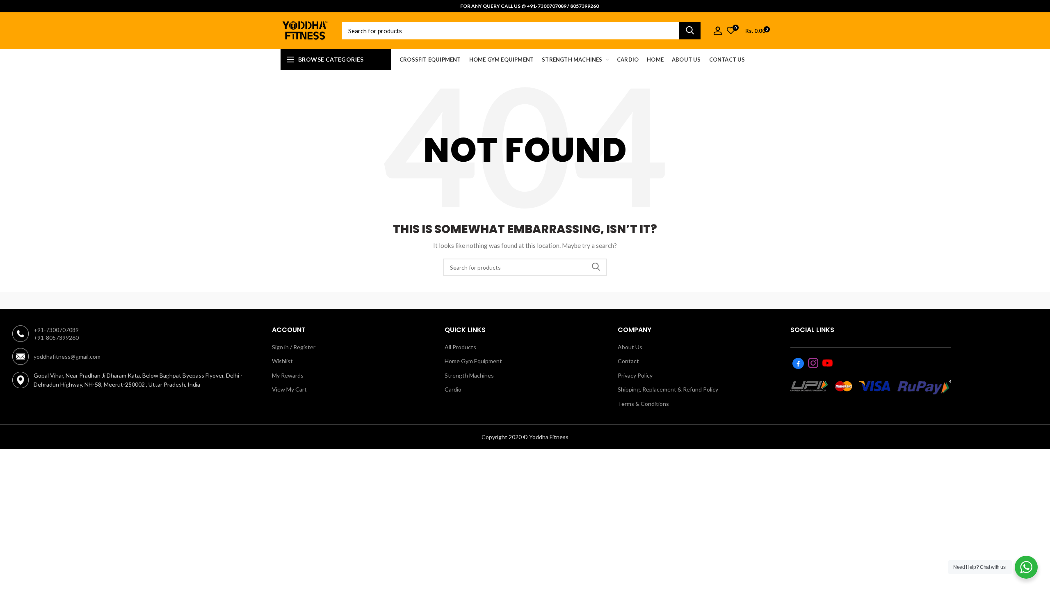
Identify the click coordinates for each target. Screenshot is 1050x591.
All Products (460, 347)
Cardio (453, 389)
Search (690, 30)
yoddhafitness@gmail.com (67, 356)
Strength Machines (469, 375)
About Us (630, 347)
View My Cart (289, 389)
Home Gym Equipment (473, 360)
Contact (628, 360)
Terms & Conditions (643, 403)
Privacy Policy (635, 375)
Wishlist (282, 360)
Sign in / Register (293, 347)
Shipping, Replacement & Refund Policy (668, 389)
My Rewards (288, 375)
